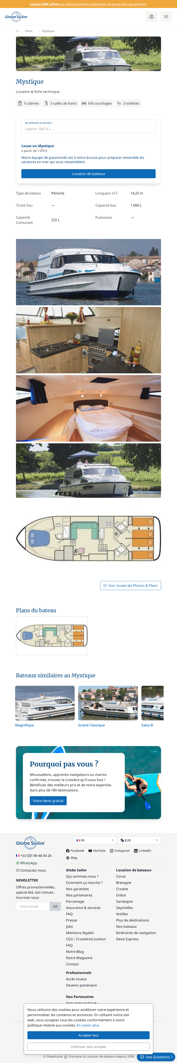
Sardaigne (124, 901)
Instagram (122, 850)
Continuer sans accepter (88, 1046)
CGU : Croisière (78, 939)
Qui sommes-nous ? (82, 876)
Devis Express (127, 939)
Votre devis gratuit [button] (48, 800)
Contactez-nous (33, 870)
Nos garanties (77, 888)
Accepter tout (88, 1035)
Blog (74, 858)
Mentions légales (80, 932)
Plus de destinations (132, 920)
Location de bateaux (88, 173)
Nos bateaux (126, 926)
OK (55, 906)
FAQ (69, 914)
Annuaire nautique (81, 1003)
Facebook (77, 850)
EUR (128, 840)
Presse (71, 920)
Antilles (122, 914)
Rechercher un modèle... (39, 122)
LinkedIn (145, 850)
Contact (72, 964)
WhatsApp (28, 863)
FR (82, 840)
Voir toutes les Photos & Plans (133, 585)
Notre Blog (75, 951)
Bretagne (123, 882)
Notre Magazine (79, 957)
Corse (121, 876)
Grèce (121, 895)
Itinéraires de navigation (136, 932)
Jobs (69, 926)
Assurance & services (83, 907)
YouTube (99, 850)
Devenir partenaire (81, 985)
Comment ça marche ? (84, 882)
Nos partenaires (79, 895)
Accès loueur (76, 979)
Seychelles (124, 907)
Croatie (122, 888)
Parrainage (75, 901)
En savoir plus (88, 1025)
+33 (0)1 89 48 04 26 (36, 855)
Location (99, 939)
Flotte (29, 31)
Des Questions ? (159, 1057)
